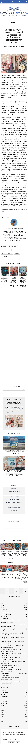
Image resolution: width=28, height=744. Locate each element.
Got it (18, 742)
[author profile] (14, 222)
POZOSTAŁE (14, 513)
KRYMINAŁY (14, 494)
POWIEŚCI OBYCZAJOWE (14, 507)
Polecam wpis (15, 249)
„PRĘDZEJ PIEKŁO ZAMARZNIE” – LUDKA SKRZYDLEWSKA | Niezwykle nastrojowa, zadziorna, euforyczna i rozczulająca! (14, 473)
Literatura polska (12, 246)
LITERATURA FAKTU (14, 496)
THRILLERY (14, 510)
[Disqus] (14, 313)
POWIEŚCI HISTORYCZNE (14, 504)
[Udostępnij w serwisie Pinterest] (8, 218)
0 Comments (21, 46)
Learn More (11, 742)
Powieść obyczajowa (7, 253)
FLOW (4, 246)
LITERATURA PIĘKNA (14, 499)
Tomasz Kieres (5, 256)
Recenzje (16, 253)
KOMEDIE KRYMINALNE (14, 491)
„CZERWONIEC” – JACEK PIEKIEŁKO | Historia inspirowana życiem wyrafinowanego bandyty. (20, 235)
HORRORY (14, 488)
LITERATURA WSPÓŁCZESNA (14, 502)
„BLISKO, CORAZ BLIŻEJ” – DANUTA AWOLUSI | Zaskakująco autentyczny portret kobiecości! (14, 401)
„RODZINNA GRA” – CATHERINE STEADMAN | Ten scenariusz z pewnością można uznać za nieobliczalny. (7, 235)
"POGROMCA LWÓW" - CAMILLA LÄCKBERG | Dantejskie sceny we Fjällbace (14, 452)
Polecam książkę (6, 249)
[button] (14, 22)
